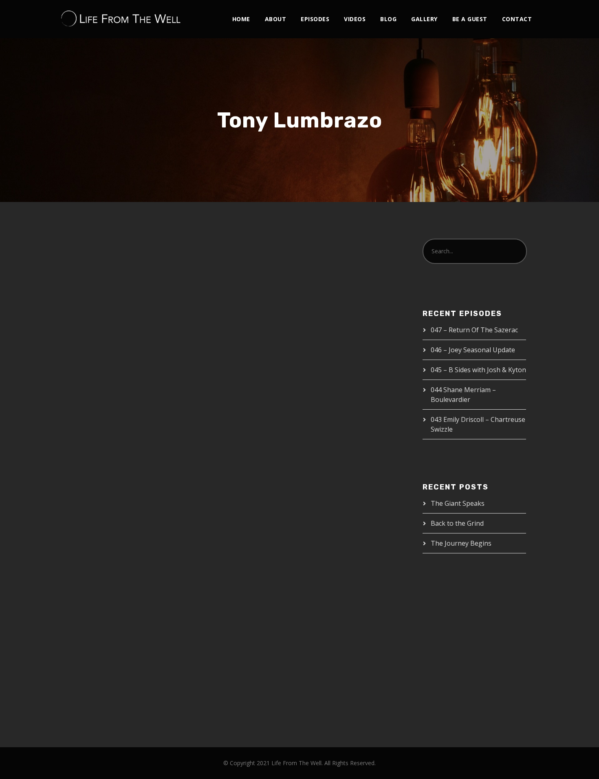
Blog (388, 19)
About (275, 19)
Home (241, 19)
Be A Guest (469, 19)
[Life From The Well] (121, 18)
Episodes (315, 19)
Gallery (424, 19)
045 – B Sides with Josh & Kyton (478, 369)
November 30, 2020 (98, 493)
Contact (517, 19)
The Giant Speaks (457, 503)
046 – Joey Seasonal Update (473, 349)
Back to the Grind (457, 523)
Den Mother (153, 493)
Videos (355, 19)
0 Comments (179, 501)
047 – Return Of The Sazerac (474, 329)
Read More (87, 590)
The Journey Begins (461, 543)
